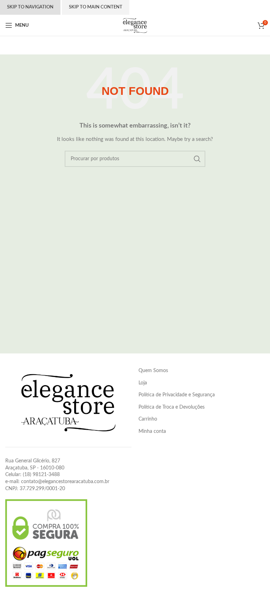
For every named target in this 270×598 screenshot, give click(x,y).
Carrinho (148, 419)
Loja (143, 383)
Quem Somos (153, 370)
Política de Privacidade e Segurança (177, 394)
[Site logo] (135, 25)
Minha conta (152, 431)
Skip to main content (95, 7)
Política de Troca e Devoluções (172, 407)
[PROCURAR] (197, 159)
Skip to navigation (30, 7)
